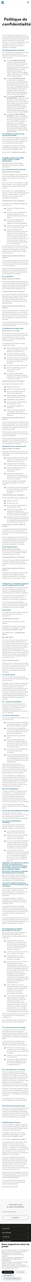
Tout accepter (8, 1272)
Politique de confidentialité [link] (12, 1278)
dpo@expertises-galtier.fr (18, 152)
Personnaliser (8, 1275)
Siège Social (6, 1241)
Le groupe (6, 1237)
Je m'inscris (15, 1217)
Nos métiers (6, 1232)
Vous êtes (6, 1228)
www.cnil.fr (15, 1183)
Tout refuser (20, 1272)
